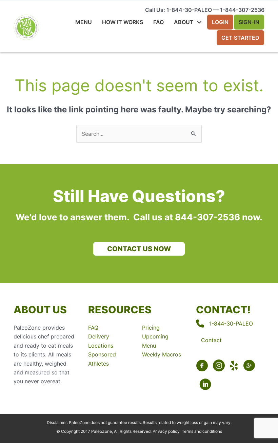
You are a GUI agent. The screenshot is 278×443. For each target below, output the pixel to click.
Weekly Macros (161, 354)
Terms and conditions (202, 431)
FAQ (93, 327)
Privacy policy (166, 431)
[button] (139, 249)
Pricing (151, 327)
